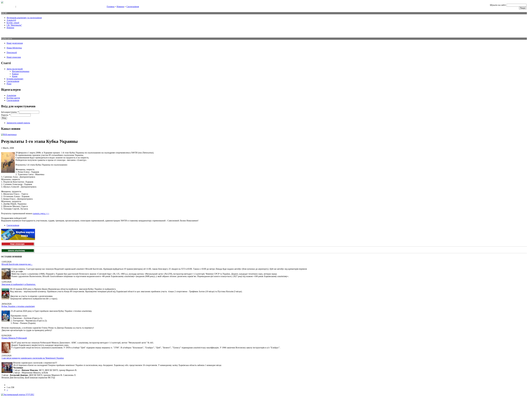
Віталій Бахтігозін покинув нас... (17, 264)
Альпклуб (11, 20)
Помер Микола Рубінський (14, 338)
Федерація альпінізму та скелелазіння (24, 18)
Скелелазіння (132, 6)
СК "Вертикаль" (14, 25)
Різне (9, 84)
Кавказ (15, 74)
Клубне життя (13, 98)
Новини (120, 6)
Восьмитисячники (20, 71)
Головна (110, 6)
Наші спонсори (14, 57)
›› (7, 390)
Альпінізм (11, 95)
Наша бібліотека (14, 48)
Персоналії (12, 52)
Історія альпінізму (15, 79)
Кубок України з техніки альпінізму (18, 306)
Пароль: (5, 115)
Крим (14, 76)
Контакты (21, 7)
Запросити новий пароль (18, 123)
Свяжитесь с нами (8, 7)
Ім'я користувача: (10, 112)
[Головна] (2, 2)
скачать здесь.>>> (41, 213)
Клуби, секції (13, 22)
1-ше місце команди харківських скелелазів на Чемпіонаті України (33, 358)
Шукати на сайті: (498, 5)
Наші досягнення (15, 43)
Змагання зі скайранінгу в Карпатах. (19, 284)
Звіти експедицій (15, 69)
